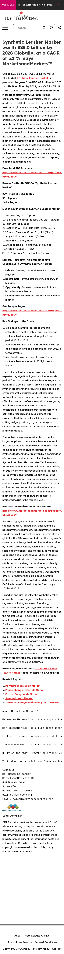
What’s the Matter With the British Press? (28, 4)
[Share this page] (59, 28)
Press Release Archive (37, 935)
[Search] (44, 27)
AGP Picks (8, 4)
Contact (56, 948)
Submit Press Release (19, 942)
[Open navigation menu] (5, 28)
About (17, 935)
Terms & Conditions (46, 942)
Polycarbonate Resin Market (22, 685)
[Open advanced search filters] (51, 27)
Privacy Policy (41, 948)
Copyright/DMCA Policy (16, 948)
